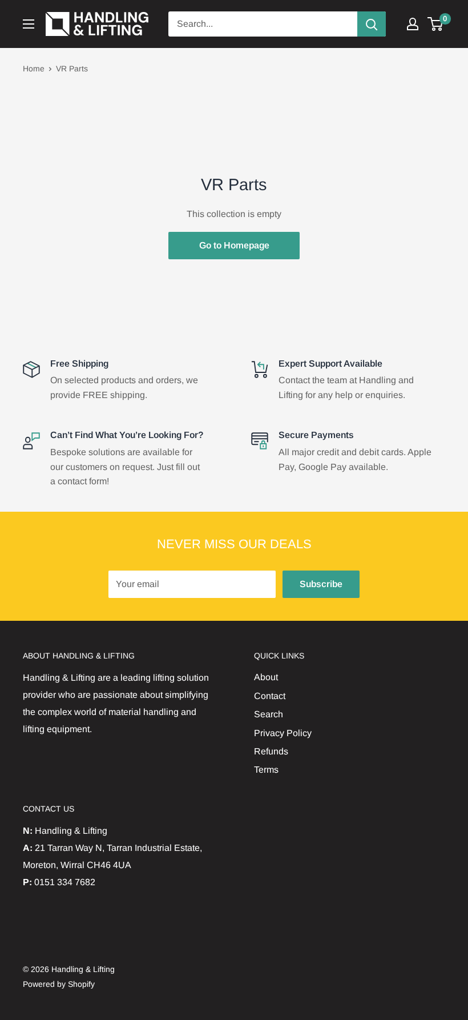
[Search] (371, 24)
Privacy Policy (283, 733)
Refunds (271, 751)
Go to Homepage (234, 245)
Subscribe (321, 584)
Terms (266, 769)
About (266, 677)
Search (268, 714)
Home (34, 68)
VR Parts (72, 68)
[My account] (412, 24)
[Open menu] (28, 24)
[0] (436, 24)
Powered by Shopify (59, 984)
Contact (269, 696)
